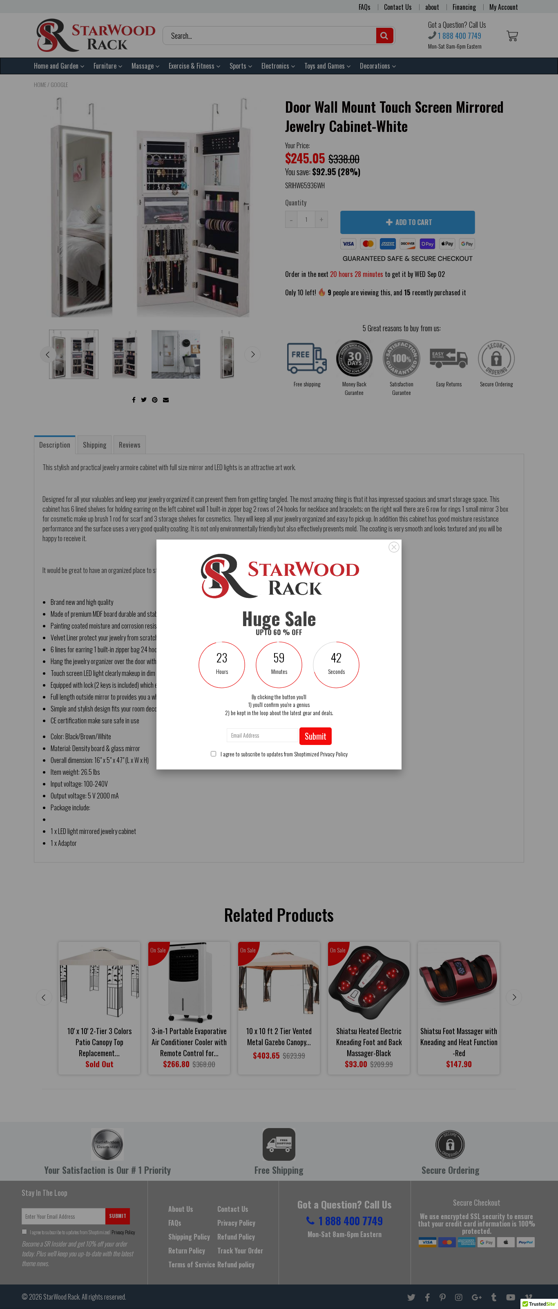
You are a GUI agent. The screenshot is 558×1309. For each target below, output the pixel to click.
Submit (315, 736)
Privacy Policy (334, 753)
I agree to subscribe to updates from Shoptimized (283, 753)
